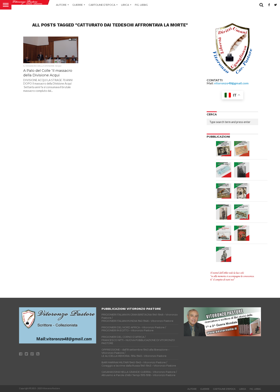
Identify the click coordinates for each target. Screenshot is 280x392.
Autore (61, 4)
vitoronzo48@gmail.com (231, 83)
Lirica (125, 4)
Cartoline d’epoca (102, 4)
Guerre (77, 4)
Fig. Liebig (141, 4)
